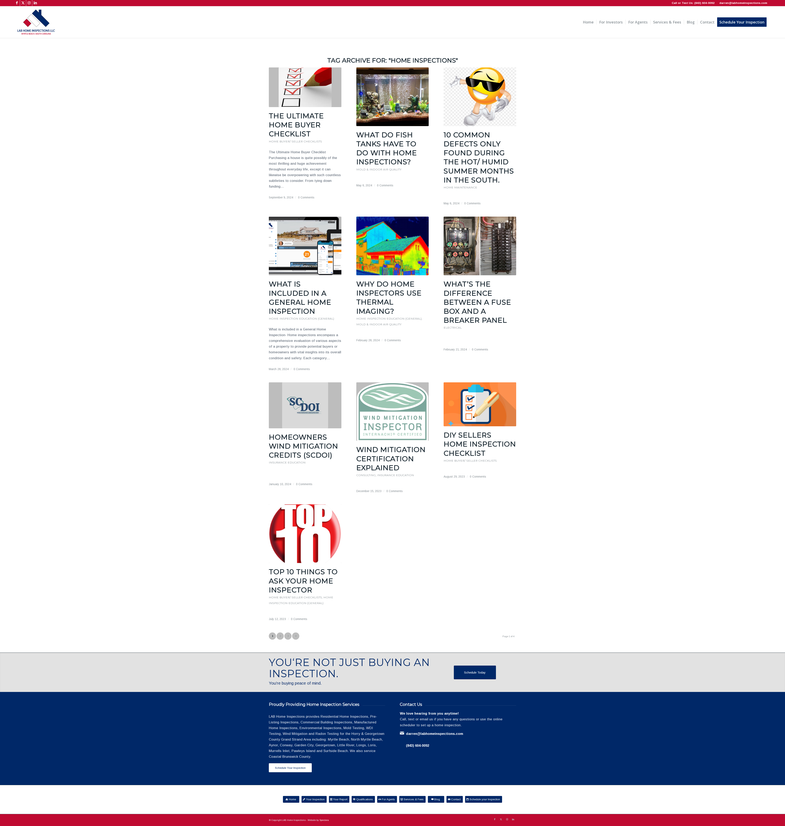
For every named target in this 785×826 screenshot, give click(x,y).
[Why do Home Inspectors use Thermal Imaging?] (392, 246)
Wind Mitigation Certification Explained (391, 458)
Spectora (324, 820)
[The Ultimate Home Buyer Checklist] (305, 87)
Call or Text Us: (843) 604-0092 (693, 2)
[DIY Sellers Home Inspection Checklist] (480, 404)
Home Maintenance (460, 187)
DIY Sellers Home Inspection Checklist (480, 444)
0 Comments (306, 197)
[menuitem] (588, 22)
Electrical (453, 327)
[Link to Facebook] (17, 3)
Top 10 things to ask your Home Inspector (303, 580)
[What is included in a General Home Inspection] (305, 246)
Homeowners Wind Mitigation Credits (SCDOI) (303, 446)
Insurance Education (287, 462)
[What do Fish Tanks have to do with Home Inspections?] (392, 96)
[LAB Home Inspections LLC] (36, 22)
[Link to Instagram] (29, 3)
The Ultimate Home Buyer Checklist (296, 125)
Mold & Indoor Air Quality (378, 169)
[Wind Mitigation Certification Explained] (392, 411)
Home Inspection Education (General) (301, 318)
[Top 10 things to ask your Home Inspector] (305, 533)
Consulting (366, 475)
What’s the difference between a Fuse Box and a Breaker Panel (477, 302)
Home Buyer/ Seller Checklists (295, 141)
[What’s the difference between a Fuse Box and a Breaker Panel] (480, 246)
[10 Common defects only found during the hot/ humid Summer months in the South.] (480, 96)
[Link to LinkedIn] (35, 3)
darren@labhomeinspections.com (743, 2)
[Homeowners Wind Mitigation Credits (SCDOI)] (305, 405)
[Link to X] (23, 3)
